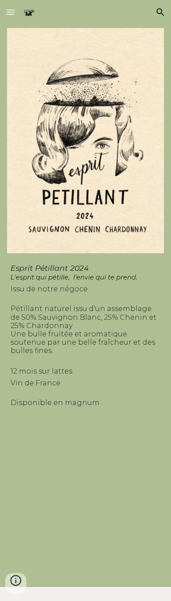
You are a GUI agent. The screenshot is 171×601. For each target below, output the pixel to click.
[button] (10, 12)
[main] (85, 422)
